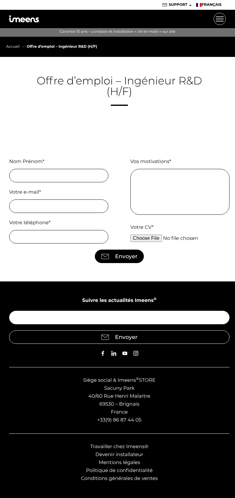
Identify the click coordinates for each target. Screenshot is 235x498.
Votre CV (142, 227)
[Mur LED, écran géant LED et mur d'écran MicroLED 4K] (24, 19)
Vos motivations (150, 162)
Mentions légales (119, 463)
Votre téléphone (29, 223)
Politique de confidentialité (119, 471)
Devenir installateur (119, 455)
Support (178, 4)
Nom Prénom (26, 162)
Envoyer (126, 256)
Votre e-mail (25, 192)
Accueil (13, 46)
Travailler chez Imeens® (119, 447)
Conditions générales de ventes (119, 478)
